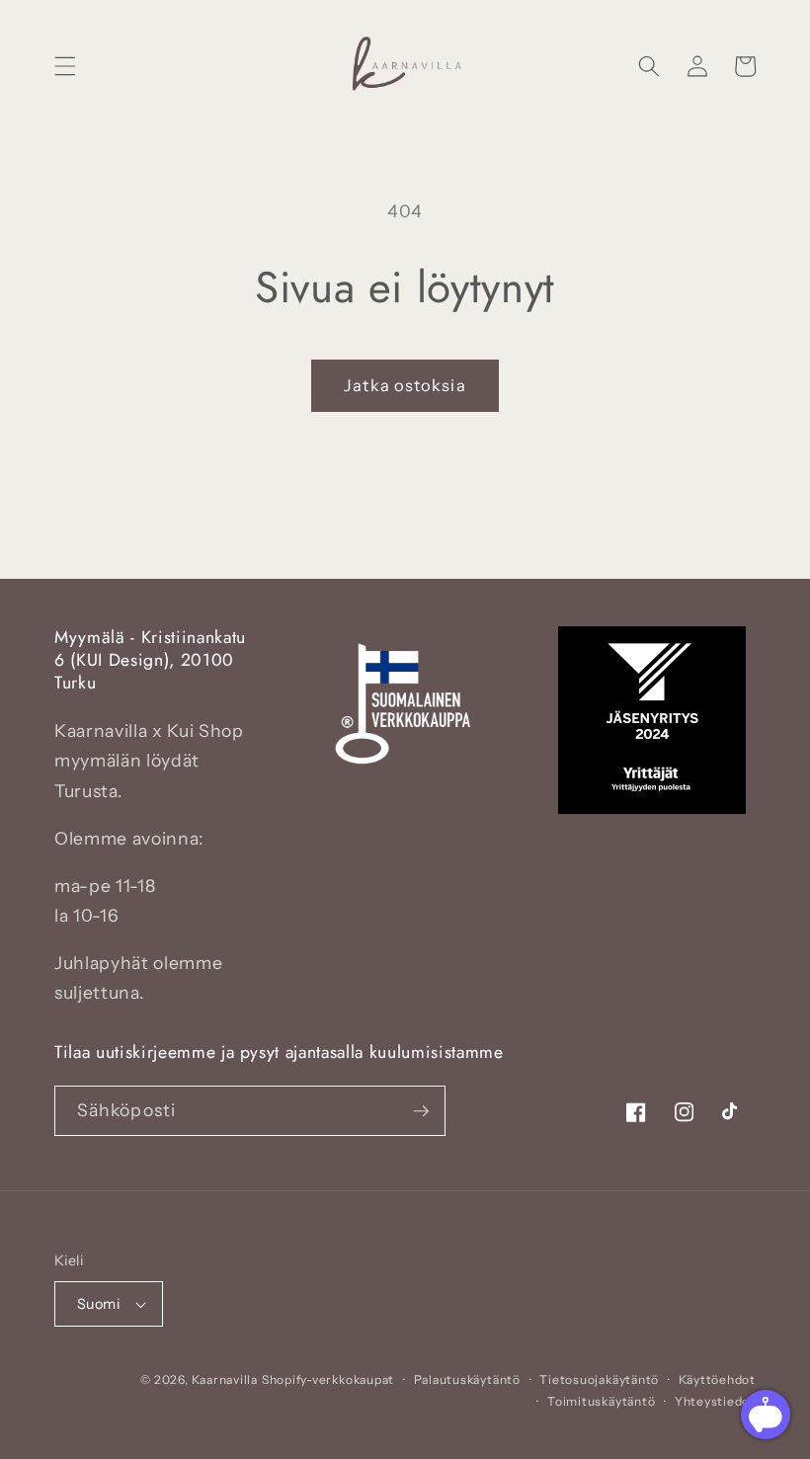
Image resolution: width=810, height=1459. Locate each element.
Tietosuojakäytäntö (599, 1379)
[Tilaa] (421, 1111)
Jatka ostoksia (404, 385)
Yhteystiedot (715, 1401)
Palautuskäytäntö (467, 1379)
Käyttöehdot (717, 1379)
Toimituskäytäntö (601, 1401)
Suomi (98, 1304)
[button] (65, 66)
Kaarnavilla (225, 1379)
